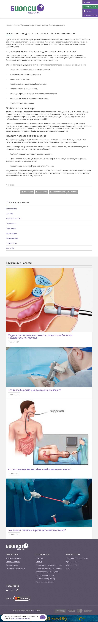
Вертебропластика (14, 218)
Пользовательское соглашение (49, 568)
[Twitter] (72, 192)
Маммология (11, 243)
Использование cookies (45, 575)
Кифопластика (12, 238)
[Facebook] (41, 192)
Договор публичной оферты (47, 572)
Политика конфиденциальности (49, 565)
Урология (10, 248)
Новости (9, 25)
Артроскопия (11, 209)
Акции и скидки (12, 565)
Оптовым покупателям (15, 568)
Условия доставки (13, 558)
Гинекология (11, 228)
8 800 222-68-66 (91, 7)
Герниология (11, 223)
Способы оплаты (13, 562)
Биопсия (17, 25)
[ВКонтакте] (27, 192)
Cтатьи (39, 562)
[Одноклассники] (57, 192)
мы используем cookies (21, 618)
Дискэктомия (11, 233)
